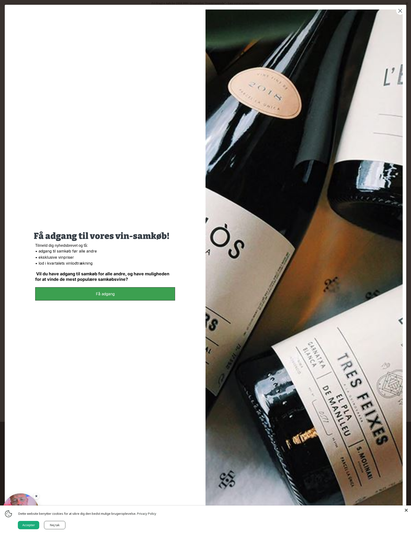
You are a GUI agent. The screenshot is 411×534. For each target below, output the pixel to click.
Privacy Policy (146, 513)
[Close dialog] (400, 11)
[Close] (36, 496)
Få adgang (105, 293)
